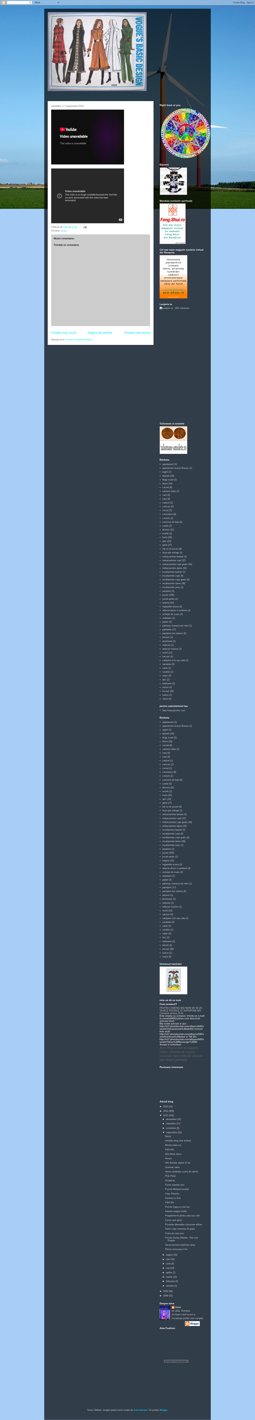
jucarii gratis (168, 599)
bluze (165, 483)
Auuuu (168, 1158)
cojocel (165, 502)
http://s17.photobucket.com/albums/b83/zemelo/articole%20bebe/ (182, 1035)
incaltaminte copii (171, 575)
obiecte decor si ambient (174, 610)
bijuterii (165, 476)
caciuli (165, 487)
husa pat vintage (170, 552)
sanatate (166, 664)
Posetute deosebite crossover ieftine (183, 1224)
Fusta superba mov (175, 1185)
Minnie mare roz (173, 1145)
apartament (168, 464)
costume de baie (170, 522)
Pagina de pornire (100, 332)
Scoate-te (170, 1180)
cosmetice (167, 514)
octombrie (171, 1128)
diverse (166, 529)
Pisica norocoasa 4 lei (176, 1249)
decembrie (171, 1119)
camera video (169, 491)
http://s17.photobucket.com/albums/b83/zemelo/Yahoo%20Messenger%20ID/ (182, 1040)
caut (164, 499)
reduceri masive (170, 649)
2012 (166, 1111)
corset (165, 510)
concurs (166, 506)
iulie (168, 1259)
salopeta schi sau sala (173, 660)
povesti (166, 637)
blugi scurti (167, 479)
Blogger (163, 1410)
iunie (168, 1263)
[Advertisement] (173, 365)
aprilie (169, 1272)
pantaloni (166, 629)
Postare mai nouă (63, 332)
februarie (170, 1281)
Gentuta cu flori (173, 1198)
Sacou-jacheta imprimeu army (180, 1245)
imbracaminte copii (171, 560)
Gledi (178, 1307)
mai (168, 1268)
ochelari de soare (171, 614)
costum (166, 518)
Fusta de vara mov (174, 1233)
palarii (165, 622)
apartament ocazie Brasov (175, 468)
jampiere (166, 591)
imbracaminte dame (172, 568)
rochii (165, 652)
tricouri (165, 691)
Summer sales (172, 1167)
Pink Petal (170, 1176)
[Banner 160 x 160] (173, 194)
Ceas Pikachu (172, 1193)
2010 (166, 1291)
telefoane (167, 683)
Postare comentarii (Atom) (79, 339)
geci (164, 541)
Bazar (168, 1136)
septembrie (172, 1132)
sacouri (166, 656)
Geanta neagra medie (176, 1211)
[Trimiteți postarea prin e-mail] (84, 227)
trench (165, 687)
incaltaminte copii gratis (174, 579)
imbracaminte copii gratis (175, 564)
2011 (166, 1115)
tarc (164, 679)
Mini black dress (173, 1154)
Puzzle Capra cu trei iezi (177, 1207)
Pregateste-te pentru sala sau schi (182, 1215)
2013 (166, 1106)
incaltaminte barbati (172, 572)
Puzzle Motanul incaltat (177, 1189)
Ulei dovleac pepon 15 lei (177, 1162)
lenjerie (165, 602)
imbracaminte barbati (172, 556)
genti (164, 545)
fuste (164, 537)
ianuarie (170, 1285)
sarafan (166, 671)
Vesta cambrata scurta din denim (181, 1171)
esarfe (165, 533)
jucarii (64, 230)
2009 (166, 1295)
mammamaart (140, 1410)
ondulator (167, 618)
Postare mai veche (137, 332)
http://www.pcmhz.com (173, 710)
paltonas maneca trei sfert (175, 625)
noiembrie (171, 1123)
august (169, 1254)
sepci (165, 675)
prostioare (167, 641)
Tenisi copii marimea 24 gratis (180, 1229)
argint (165, 472)
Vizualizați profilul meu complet (187, 1318)
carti (164, 495)
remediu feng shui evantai (178, 1140)
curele (165, 525)
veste (165, 698)
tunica (165, 695)
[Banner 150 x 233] (173, 243)
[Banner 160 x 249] (173, 297)
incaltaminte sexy (171, 587)
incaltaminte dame (171, 583)
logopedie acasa (170, 606)
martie (169, 1277)
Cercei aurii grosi (173, 1220)
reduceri (166, 645)
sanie (165, 668)
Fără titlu (169, 1149)
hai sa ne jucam (170, 548)
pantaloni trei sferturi (172, 633)
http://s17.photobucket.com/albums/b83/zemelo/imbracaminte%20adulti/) (182, 1027)
